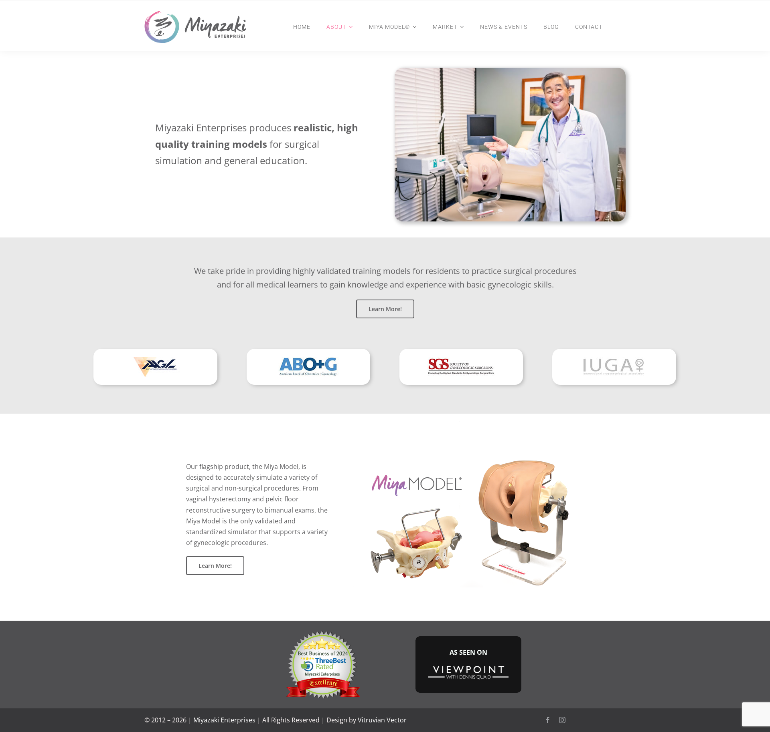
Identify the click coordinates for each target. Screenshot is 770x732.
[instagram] (562, 720)
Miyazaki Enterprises (224, 720)
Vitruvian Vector (382, 720)
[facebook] (548, 720)
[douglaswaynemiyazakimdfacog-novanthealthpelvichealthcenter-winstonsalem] (322, 631)
